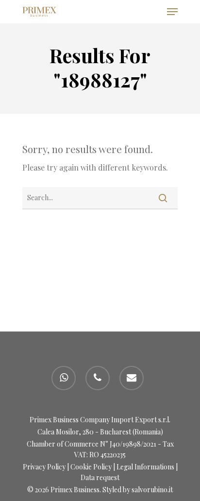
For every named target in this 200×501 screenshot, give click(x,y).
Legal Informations (145, 466)
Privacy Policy (44, 466)
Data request (100, 477)
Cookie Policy (91, 466)
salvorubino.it (152, 489)
